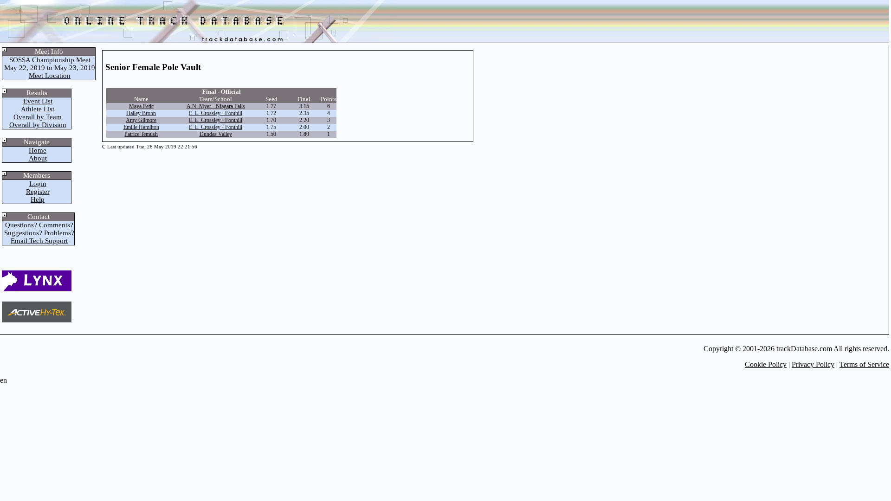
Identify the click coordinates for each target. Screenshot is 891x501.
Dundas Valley (216, 134)
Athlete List (37, 109)
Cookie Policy (766, 364)
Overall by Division (37, 124)
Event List (37, 101)
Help (38, 199)
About (38, 158)
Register (38, 191)
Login (37, 183)
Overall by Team (37, 117)
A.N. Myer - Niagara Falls (216, 106)
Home (37, 150)
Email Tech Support (39, 240)
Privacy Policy (813, 364)
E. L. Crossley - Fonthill (215, 113)
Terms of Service (864, 364)
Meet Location (50, 75)
